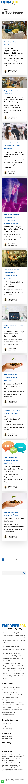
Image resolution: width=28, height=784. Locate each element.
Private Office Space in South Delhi (12, 695)
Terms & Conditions (11, 781)
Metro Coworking (9, 220)
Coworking (7, 42)
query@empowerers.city (8, 746)
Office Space (8, 45)
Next (15, 559)
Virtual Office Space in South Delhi (12, 710)
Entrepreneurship (17, 42)
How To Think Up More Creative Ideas (12, 763)
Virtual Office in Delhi (8, 714)
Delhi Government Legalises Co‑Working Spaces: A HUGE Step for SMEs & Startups (13, 755)
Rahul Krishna (12, 70)
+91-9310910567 (10, 647)
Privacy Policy (20, 781)
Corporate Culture (10, 91)
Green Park (5, 726)
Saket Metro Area (7, 724)
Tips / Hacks (8, 148)
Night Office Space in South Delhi (12, 702)
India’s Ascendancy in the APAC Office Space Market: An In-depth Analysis (12, 770)
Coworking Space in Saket (9, 692)
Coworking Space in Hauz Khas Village (13, 705)
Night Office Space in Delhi (10, 697)
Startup (15, 223)
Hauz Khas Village (7, 729)
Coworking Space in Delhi (9, 690)
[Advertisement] (14, 593)
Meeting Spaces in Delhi (9, 700)
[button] (26, 3)
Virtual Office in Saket (8, 712)
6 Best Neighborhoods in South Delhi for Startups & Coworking (13, 759)
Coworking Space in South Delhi (11, 687)
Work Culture (8, 278)
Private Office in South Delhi (10, 707)
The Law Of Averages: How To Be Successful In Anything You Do (11, 766)
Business (7, 143)
